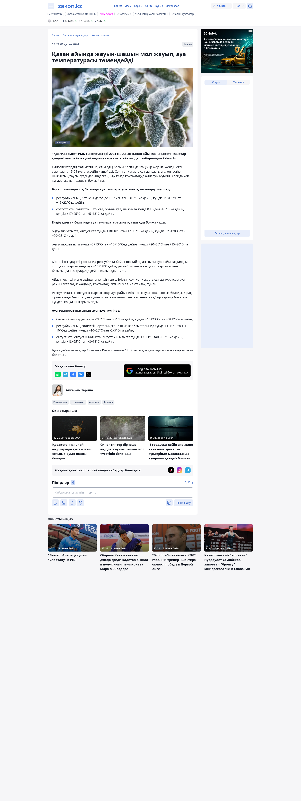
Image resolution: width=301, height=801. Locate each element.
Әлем (128, 5)
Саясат (118, 5)
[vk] (81, 374)
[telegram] (65, 374)
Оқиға (149, 5)
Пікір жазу (184, 503)
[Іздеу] (250, 6)
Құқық (159, 5)
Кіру (190, 482)
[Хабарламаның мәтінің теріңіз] (122, 492)
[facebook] (73, 374)
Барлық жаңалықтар (75, 35)
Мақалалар (172, 5)
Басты (55, 35)
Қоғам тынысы (100, 35)
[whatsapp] (58, 374)
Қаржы (138, 5)
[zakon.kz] (70, 6)
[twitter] (88, 374)
